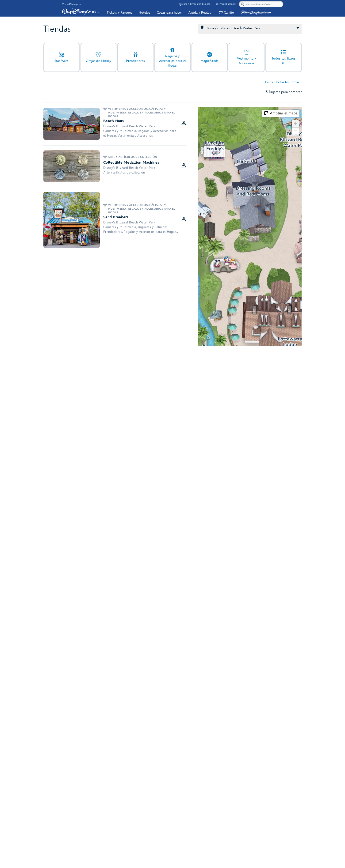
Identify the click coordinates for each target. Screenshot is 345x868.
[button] (226, 12)
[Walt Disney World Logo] (80, 11)
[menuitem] (217, 4)
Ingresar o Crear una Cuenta (194, 4)
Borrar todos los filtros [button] (282, 82)
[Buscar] (242, 4)
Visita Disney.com (72, 4)
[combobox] (261, 4)
